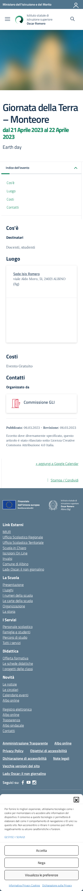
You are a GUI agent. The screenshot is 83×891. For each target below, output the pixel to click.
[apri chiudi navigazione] (7, 19)
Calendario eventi (15, 695)
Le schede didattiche (18, 663)
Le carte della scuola (18, 600)
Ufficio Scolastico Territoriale (23, 542)
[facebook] (23, 782)
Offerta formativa (15, 658)
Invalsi (7, 558)
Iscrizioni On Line (15, 553)
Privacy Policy (13, 750)
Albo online (11, 700)
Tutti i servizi (12, 642)
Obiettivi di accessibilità (48, 750)
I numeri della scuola (18, 595)
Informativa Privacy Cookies (24, 885)
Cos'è (10, 182)
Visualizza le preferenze (41, 875)
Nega (41, 862)
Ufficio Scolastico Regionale (23, 537)
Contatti (13, 207)
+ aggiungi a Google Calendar (57, 463)
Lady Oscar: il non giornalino (23, 569)
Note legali (61, 758)
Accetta (41, 850)
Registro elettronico (17, 709)
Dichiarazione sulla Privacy (57, 885)
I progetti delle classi (18, 668)
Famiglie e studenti (16, 632)
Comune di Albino (15, 564)
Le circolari (10, 689)
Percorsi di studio (15, 637)
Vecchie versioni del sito (21, 766)
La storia (9, 611)
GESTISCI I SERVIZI (14, 837)
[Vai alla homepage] (19, 20)
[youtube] (29, 782)
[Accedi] (76, 4)
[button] (76, 799)
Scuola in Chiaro (14, 547)
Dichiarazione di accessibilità (24, 758)
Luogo (11, 191)
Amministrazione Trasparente (25, 743)
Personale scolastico (18, 626)
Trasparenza (11, 720)
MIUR (7, 531)
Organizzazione (14, 606)
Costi (10, 199)
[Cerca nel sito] (72, 19)
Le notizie (10, 684)
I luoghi (8, 590)
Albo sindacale (13, 725)
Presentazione (13, 584)
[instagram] (34, 782)
